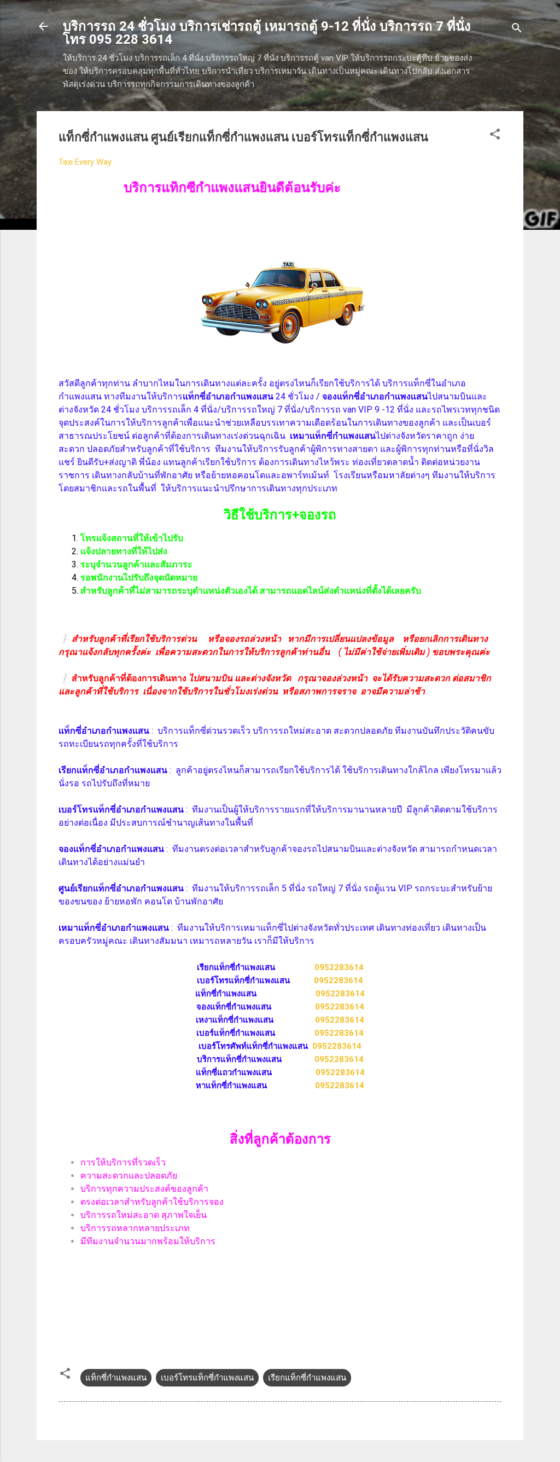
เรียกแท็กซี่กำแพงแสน (307, 1378)
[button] (494, 135)
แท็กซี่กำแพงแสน (116, 1378)
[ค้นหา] (516, 30)
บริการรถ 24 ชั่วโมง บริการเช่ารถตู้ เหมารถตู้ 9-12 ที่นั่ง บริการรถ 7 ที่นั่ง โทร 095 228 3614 (267, 33)
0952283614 (339, 967)
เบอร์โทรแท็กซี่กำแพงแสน (207, 1378)
